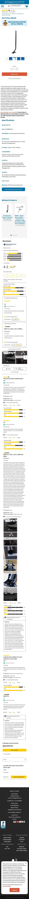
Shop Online (14, 794)
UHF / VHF (7, 848)
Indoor (22, 837)
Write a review (5, 11)
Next (26, 57)
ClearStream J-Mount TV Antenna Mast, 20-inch (7, 217)
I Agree (14, 890)
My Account (14, 803)
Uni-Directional (21, 848)
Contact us (15, 815)
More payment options (14, 78)
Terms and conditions (14, 817)
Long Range (7, 841)
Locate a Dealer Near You (14, 798)
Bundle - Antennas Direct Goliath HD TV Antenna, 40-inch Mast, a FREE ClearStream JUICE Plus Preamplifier (20, 219)
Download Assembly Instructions (13, 189)
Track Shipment (14, 805)
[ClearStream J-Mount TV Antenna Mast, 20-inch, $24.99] (7, 209)
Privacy (15, 819)
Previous (2, 57)
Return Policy (14, 807)
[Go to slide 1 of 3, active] (11, 235)
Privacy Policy (6, 886)
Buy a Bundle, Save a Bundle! (9, 112)
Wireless (21, 846)
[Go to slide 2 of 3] (13, 235)
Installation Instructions (14, 809)
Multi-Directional (21, 850)
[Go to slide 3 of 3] (16, 235)
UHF (7, 846)
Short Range (7, 837)
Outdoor (22, 839)
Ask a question (12, 11)
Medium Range (7, 839)
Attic (21, 841)
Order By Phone (14, 796)
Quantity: (14, 66)
